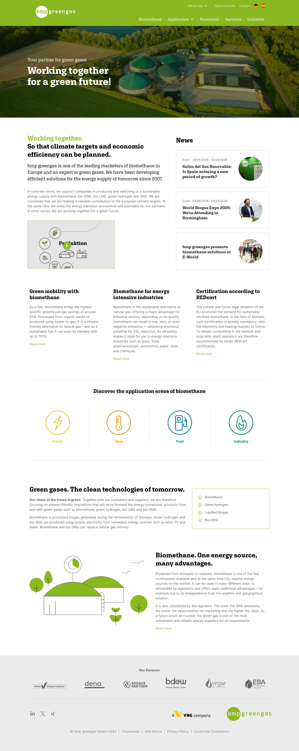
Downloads (131, 731)
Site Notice (153, 731)
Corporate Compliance (211, 731)
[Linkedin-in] (32, 714)
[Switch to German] (256, 6)
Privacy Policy (178, 731)
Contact (244, 5)
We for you (195, 5)
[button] (181, 19)
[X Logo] (43, 714)
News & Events (225, 5)
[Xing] (53, 714)
